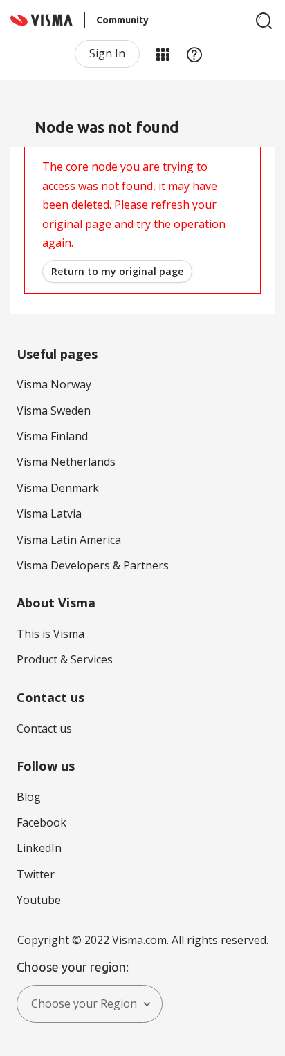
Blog (29, 796)
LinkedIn (39, 848)
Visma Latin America (69, 539)
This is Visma (50, 633)
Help (194, 54)
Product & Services (65, 659)
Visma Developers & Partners (93, 565)
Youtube (39, 899)
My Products (162, 54)
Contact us (44, 728)
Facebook (41, 822)
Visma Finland (52, 436)
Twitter (36, 874)
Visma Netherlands (66, 461)
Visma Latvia (49, 513)
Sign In (107, 53)
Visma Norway (54, 384)
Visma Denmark (58, 488)
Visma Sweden (54, 410)
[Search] (264, 20)
